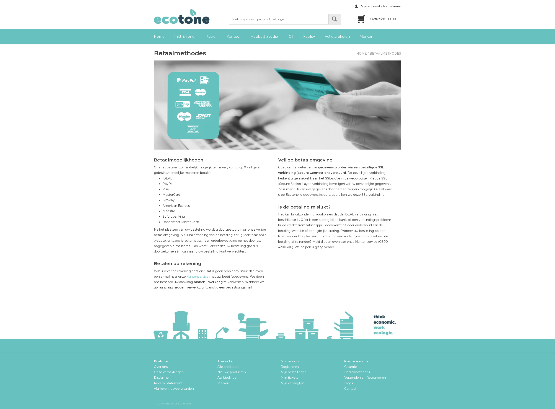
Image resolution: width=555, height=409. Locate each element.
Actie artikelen (337, 36)
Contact (350, 389)
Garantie (350, 367)
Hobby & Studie (264, 36)
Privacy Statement (168, 383)
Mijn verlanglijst (292, 383)
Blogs (348, 383)
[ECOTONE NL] (191, 16)
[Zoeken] (334, 19)
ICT (291, 36)
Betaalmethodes (385, 53)
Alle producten (228, 367)
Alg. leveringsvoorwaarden (174, 389)
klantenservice (198, 277)
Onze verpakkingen (169, 372)
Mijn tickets (289, 378)
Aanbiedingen (227, 378)
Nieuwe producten (231, 372)
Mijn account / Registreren (380, 6)
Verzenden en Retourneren (365, 378)
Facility (309, 36)
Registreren (290, 367)
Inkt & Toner (185, 36)
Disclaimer (162, 378)
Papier (211, 36)
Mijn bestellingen (294, 372)
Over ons (161, 367)
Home (159, 36)
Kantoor (234, 36)
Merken (366, 36)
